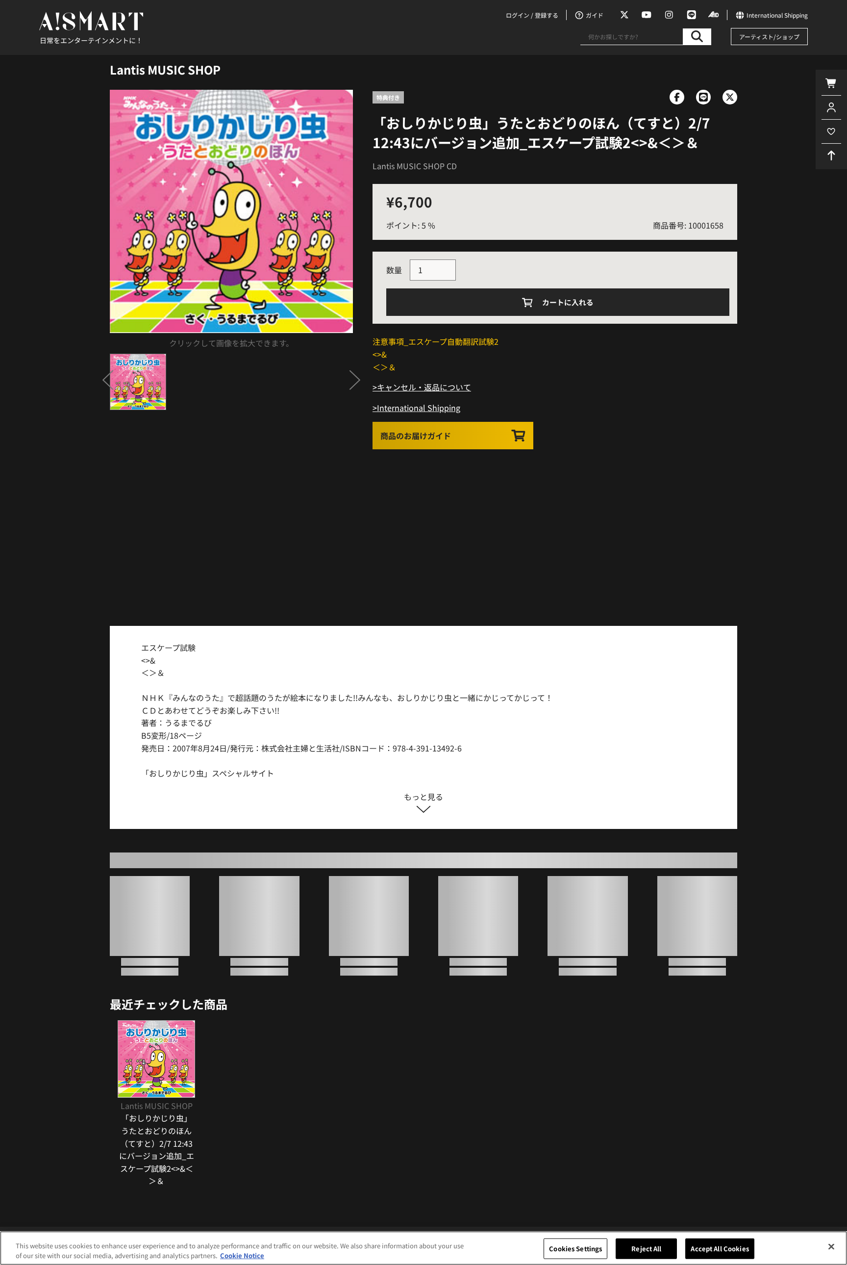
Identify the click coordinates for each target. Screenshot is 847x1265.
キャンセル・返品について (424, 387)
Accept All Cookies (719, 1248)
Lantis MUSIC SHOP (165, 69)
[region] (423, 1248)
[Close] (831, 1247)
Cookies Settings (575, 1248)
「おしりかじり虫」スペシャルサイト (207, 773)
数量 (394, 270)
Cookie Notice (242, 1255)
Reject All (646, 1248)
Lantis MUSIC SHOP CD (415, 166)
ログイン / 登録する (532, 15)
